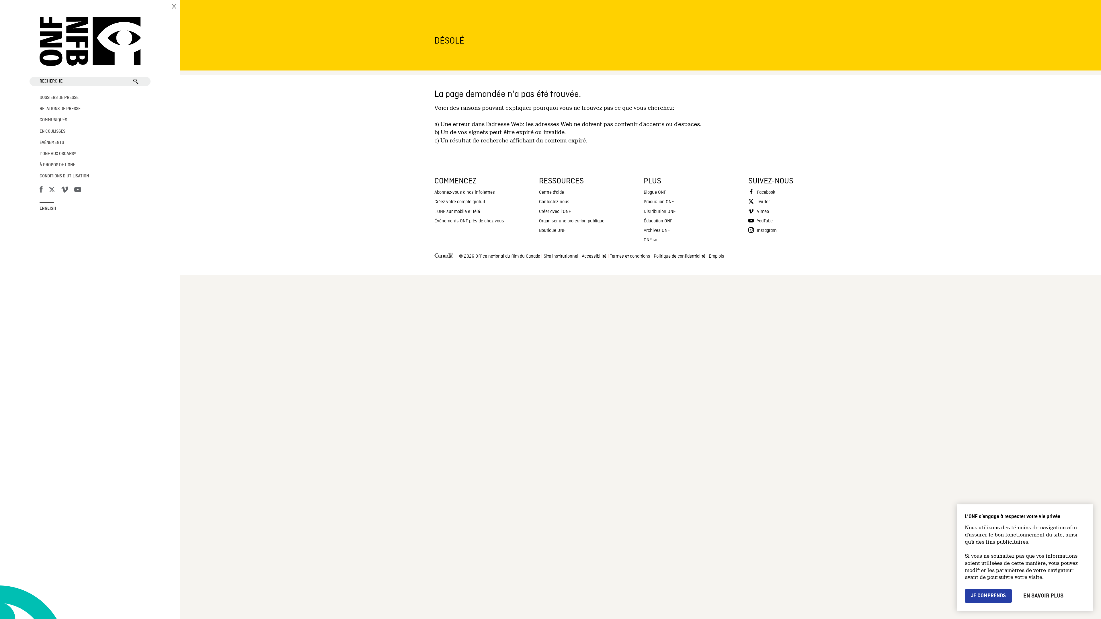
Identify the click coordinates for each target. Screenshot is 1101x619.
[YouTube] (77, 190)
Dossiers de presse (59, 97)
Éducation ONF (658, 221)
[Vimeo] (64, 190)
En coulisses (52, 131)
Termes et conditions (630, 256)
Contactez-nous (554, 202)
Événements (52, 142)
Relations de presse (60, 109)
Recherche (51, 81)
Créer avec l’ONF (555, 212)
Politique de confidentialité (679, 256)
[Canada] (443, 256)
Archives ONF (657, 231)
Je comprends (988, 595)
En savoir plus (1043, 596)
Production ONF (659, 202)
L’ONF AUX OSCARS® (58, 154)
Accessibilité (594, 256)
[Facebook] (41, 190)
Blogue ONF (655, 192)
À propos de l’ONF (57, 165)
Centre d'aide (551, 192)
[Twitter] (51, 190)
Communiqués (53, 120)
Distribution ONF (660, 212)
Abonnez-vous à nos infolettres (464, 192)
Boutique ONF (552, 231)
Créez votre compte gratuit (459, 202)
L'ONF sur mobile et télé (457, 212)
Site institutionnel (561, 256)
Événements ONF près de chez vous (469, 221)
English (48, 208)
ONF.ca (650, 240)
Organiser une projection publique (571, 221)
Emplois (716, 256)
